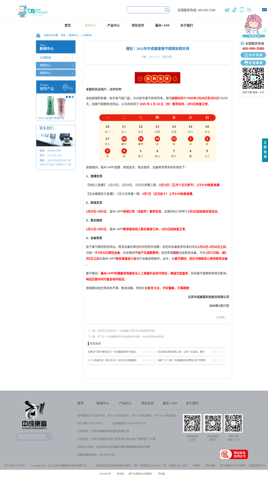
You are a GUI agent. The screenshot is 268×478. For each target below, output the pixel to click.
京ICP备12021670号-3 (90, 423)
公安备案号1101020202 (125, 423)
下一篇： (127, 336)
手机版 (196, 465)
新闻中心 (73, 35)
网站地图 (210, 465)
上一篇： (121, 331)
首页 (68, 25)
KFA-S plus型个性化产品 (51, 118)
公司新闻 (86, 35)
